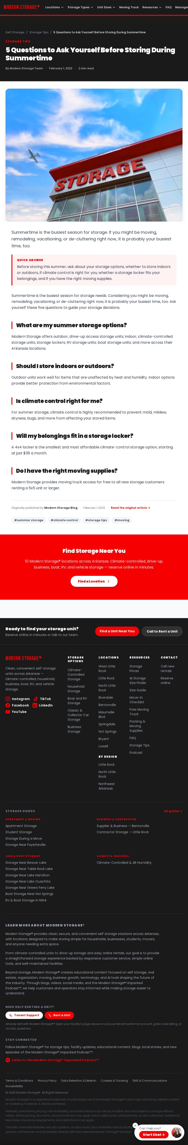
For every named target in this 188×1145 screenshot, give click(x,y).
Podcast (136, 752)
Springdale (107, 724)
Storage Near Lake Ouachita (28, 881)
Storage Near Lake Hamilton (28, 875)
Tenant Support (26, 1015)
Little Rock (107, 678)
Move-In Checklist (137, 699)
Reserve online (167, 680)
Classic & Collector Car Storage (78, 715)
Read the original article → (130, 508)
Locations (52, 7)
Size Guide (138, 690)
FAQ (168, 7)
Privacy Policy (47, 1081)
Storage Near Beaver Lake (26, 863)
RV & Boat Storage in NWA (26, 900)
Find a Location (91, 581)
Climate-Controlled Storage (76, 674)
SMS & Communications (150, 1081)
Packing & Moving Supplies (137, 726)
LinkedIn (46, 705)
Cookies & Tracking (114, 1081)
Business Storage (74, 729)
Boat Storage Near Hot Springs (29, 894)
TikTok (45, 699)
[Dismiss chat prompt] (135, 1125)
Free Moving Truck (139, 711)
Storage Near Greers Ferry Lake (30, 888)
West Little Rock (107, 668)
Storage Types (78, 7)
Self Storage (15, 32)
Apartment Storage (21, 826)
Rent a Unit (61, 1015)
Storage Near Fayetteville (26, 845)
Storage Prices (136, 668)
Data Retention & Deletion (78, 1081)
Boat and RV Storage (77, 700)
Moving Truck (129, 7)
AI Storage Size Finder (138, 680)
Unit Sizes (104, 7)
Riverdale (106, 697)
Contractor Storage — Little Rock (123, 832)
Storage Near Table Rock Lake (29, 869)
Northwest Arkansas (107, 786)
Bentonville (107, 705)
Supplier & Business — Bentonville (123, 826)
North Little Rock (107, 687)
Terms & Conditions (19, 1081)
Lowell (103, 746)
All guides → (173, 811)
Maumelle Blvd (106, 714)
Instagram (21, 699)
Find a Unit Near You (117, 631)
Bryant (104, 739)
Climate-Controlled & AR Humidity (124, 863)
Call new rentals (167, 668)
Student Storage (19, 832)
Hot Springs (107, 731)
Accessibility (14, 1086)
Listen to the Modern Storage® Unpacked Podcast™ (55, 1060)
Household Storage (76, 688)
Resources (150, 7)
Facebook (20, 705)
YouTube (19, 711)
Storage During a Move (24, 838)
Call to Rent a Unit (162, 631)
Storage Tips (38, 32)
